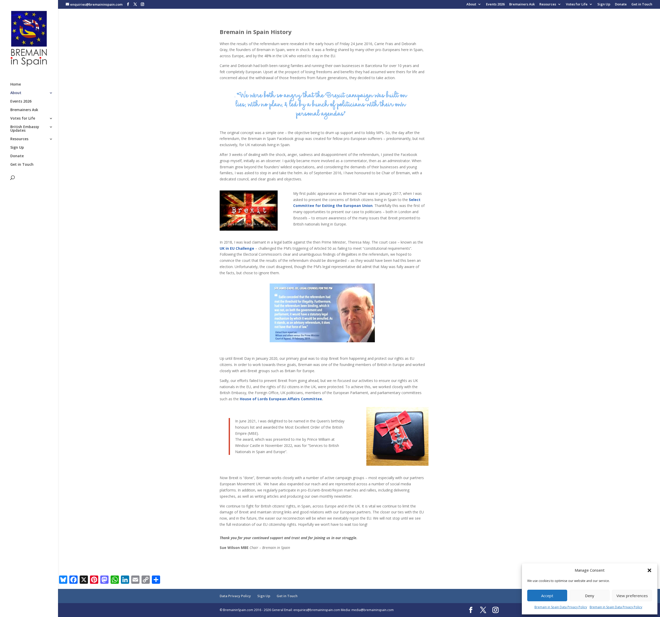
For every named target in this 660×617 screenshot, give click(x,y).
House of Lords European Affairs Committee (281, 398)
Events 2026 (495, 4)
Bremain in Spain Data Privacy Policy (560, 607)
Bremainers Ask (522, 4)
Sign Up (603, 4)
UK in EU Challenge (237, 248)
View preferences (632, 595)
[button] (649, 570)
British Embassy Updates (24, 129)
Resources (547, 4)
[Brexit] (249, 210)
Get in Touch (641, 4)
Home (15, 84)
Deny (589, 595)
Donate (621, 4)
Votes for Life (577, 4)
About (471, 4)
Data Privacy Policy (235, 596)
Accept (547, 595)
